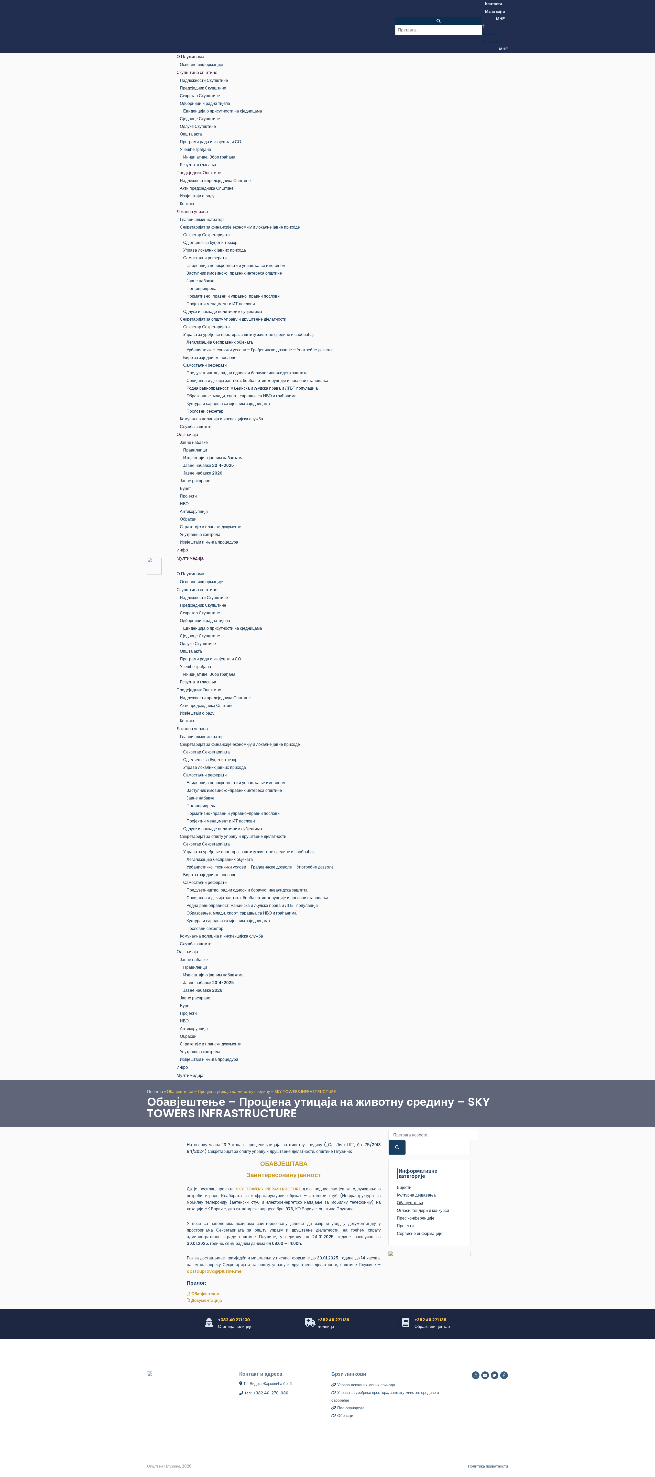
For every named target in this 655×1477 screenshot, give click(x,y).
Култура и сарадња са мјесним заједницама (228, 404)
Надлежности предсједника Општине (215, 181)
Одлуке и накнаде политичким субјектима (222, 311)
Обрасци (188, 519)
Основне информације (201, 64)
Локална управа (192, 211)
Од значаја (187, 434)
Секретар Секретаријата (206, 235)
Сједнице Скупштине (200, 119)
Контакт (187, 204)
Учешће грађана (195, 149)
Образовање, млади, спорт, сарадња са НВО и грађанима (242, 396)
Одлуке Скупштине (198, 126)
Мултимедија (190, 558)
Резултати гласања (198, 165)
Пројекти (188, 496)
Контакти (493, 3)
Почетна (155, 1092)
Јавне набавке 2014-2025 (208, 465)
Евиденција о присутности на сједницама (222, 111)
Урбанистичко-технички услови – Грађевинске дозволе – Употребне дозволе (260, 350)
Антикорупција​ (194, 511)
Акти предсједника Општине (207, 188)
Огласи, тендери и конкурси (423, 1210)
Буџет (185, 488)
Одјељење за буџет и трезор (210, 242)
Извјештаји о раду (197, 196)
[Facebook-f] (504, 1375)
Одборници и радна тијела (205, 103)
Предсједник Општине (199, 173)
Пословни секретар (205, 411)
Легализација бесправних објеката (220, 342)
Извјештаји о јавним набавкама (213, 458)
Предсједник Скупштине (203, 88)
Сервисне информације (419, 1233)
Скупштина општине (197, 72)
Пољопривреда (201, 288)
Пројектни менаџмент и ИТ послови (221, 304)
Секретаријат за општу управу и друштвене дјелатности (233, 319)
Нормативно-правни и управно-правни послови (233, 296)
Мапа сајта (495, 11)
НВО (184, 504)
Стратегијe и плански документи (211, 527)
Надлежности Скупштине (204, 80)
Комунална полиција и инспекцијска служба (221, 419)
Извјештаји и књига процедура (209, 542)
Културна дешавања (416, 1195)
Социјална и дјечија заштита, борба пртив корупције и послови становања (257, 381)
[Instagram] (475, 1375)
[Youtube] (485, 1375)
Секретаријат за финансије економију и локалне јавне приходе (240, 227)
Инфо (182, 550)
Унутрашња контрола (200, 534)
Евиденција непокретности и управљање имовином (236, 265)
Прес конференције (415, 1218)
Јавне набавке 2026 (202, 473)
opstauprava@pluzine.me (214, 1271)
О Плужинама (190, 56)
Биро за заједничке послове (209, 357)
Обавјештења (410, 1203)
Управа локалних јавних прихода (214, 250)
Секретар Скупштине (200, 96)
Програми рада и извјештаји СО (210, 142)
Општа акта (191, 134)
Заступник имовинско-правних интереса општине (234, 273)
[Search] (397, 1147)
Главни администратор (202, 219)
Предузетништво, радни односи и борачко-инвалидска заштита (247, 373)
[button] (438, 21)
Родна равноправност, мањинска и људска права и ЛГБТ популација (252, 388)
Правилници (195, 450)
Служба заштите (195, 427)
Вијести (404, 1187)
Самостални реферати (205, 258)
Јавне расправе (195, 481)
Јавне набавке (200, 281)
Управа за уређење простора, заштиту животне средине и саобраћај (248, 334)
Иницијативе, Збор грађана (209, 157)
